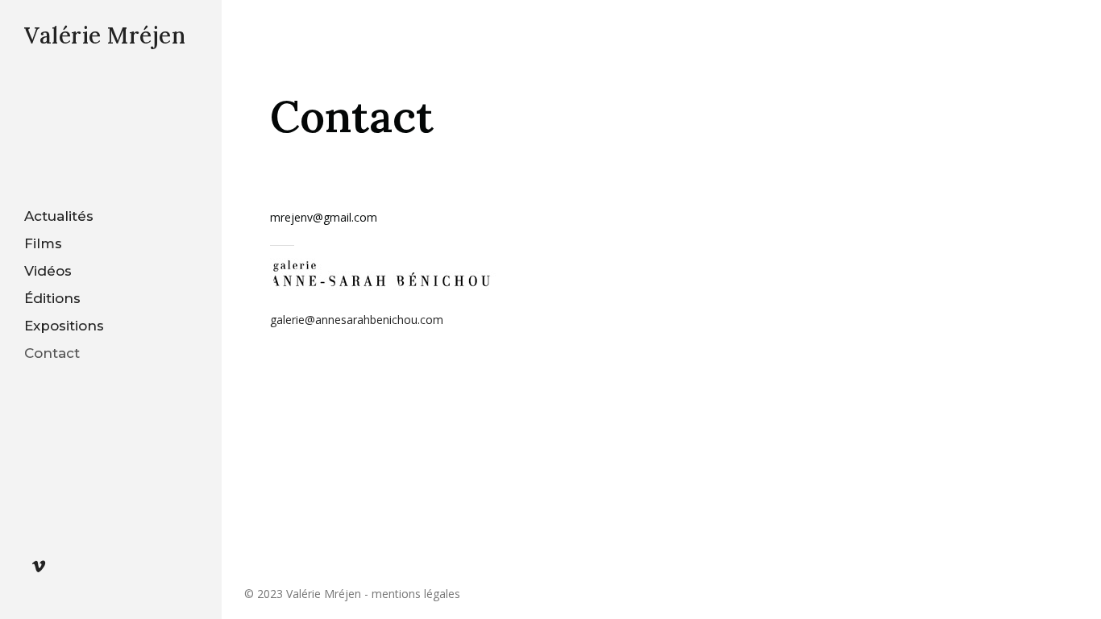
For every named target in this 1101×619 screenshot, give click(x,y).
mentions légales (416, 593)
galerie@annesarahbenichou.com (356, 319)
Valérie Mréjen (104, 35)
